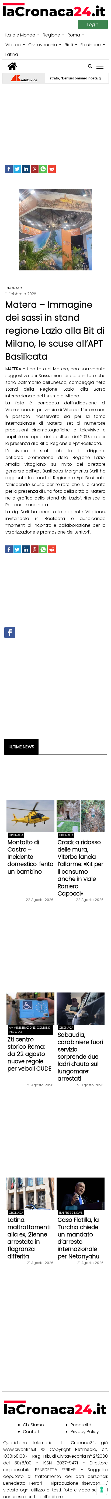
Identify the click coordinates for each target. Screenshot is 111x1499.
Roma (74, 35)
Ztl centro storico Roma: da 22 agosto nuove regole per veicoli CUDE (29, 1053)
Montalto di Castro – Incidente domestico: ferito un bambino (30, 856)
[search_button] (90, 66)
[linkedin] (26, 169)
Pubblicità (81, 1425)
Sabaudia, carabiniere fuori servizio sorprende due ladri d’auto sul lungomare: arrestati (80, 1056)
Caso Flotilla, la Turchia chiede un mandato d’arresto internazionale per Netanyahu (78, 1238)
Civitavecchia (42, 45)
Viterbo (13, 45)
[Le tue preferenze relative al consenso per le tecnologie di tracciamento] (101, 1489)
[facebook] (9, 169)
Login (92, 24)
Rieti (69, 45)
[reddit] (52, 169)
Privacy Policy (85, 1431)
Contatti (31, 1431)
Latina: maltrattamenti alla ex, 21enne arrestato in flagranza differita (29, 1238)
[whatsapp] (43, 169)
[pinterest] (35, 169)
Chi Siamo (33, 1425)
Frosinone (91, 45)
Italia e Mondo (20, 35)
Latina (11, 54)
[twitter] (17, 169)
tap (99, 66)
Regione (51, 35)
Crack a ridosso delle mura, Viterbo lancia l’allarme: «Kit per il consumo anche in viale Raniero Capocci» (80, 867)
